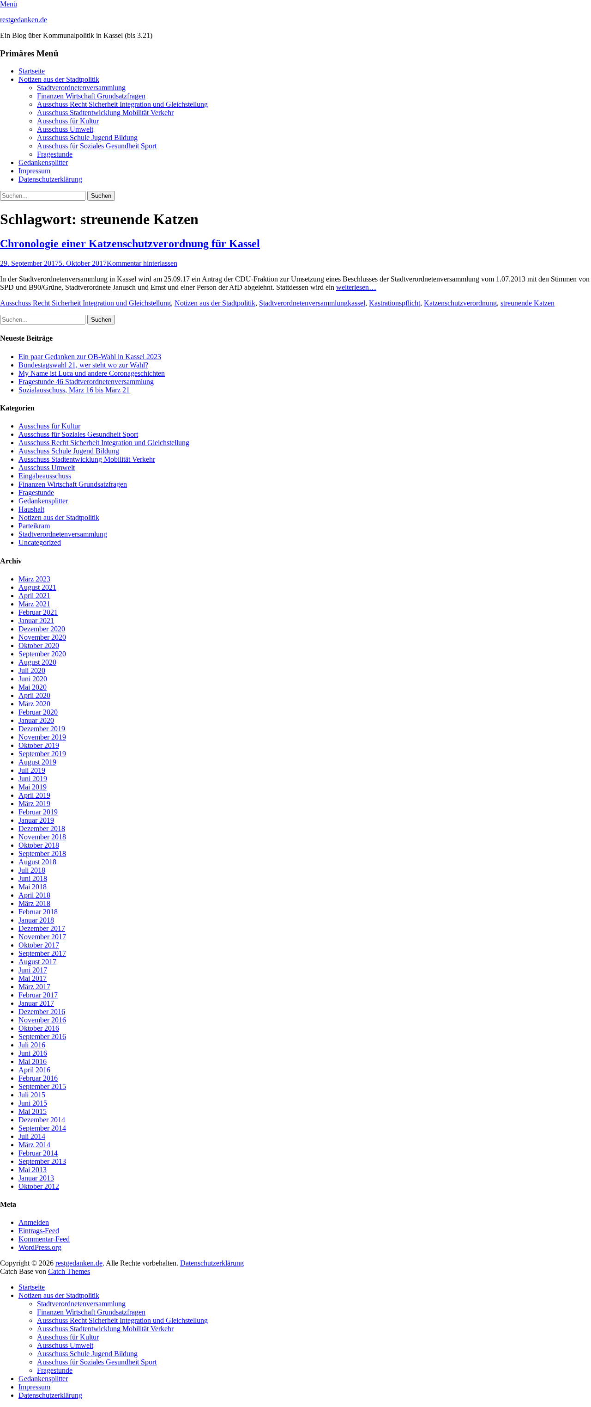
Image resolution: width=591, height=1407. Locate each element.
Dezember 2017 (41, 928)
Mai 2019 (32, 787)
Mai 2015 (32, 1111)
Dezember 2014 (41, 1120)
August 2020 (37, 662)
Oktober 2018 (38, 845)
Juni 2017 (32, 970)
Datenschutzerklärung (50, 179)
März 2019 (34, 803)
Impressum (34, 171)
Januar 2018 (36, 920)
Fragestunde (54, 154)
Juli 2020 (31, 670)
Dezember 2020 (41, 629)
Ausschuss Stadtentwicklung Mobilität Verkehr (105, 112)
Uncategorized (39, 542)
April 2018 (34, 895)
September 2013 (42, 1161)
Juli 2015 (31, 1095)
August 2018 (37, 862)
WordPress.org (39, 1247)
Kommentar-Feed (44, 1239)
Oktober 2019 (38, 745)
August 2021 (37, 587)
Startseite (31, 71)
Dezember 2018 (41, 828)
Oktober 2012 (38, 1186)
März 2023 (34, 579)
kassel (356, 303)
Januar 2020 (36, 720)
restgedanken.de (23, 20)
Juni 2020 (32, 679)
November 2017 (42, 937)
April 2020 (34, 695)
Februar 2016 (38, 1078)
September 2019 (42, 754)
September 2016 (42, 1036)
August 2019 (37, 762)
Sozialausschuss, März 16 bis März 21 (74, 390)
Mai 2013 (32, 1170)
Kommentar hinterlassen (142, 263)
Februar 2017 (38, 995)
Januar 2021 (36, 620)
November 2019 (42, 737)
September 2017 (42, 953)
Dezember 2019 (41, 729)
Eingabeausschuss (44, 476)
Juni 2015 (32, 1103)
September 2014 (42, 1128)
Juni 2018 (32, 878)
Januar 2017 (36, 1003)
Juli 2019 (31, 770)
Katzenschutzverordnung (460, 303)
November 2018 (42, 837)
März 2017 (34, 987)
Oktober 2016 (38, 1028)
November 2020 (42, 637)
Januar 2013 (36, 1178)
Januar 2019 (36, 820)
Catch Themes (69, 1271)
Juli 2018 (31, 870)
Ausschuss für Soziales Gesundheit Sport (97, 146)
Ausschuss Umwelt (65, 129)
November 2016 (42, 1020)
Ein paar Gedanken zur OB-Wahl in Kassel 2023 (89, 357)
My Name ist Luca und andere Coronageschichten (91, 373)
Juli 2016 (31, 1045)
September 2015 (42, 1086)
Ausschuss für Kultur (68, 121)
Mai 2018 (32, 887)
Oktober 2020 (38, 645)
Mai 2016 (32, 1061)
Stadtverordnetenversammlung (81, 88)
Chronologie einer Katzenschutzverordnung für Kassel (130, 244)
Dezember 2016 (41, 1011)
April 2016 (34, 1070)
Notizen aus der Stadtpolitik (58, 79)
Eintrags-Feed (38, 1231)
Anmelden (33, 1222)
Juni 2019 (32, 779)
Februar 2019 (38, 812)
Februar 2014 (38, 1153)
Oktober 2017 (38, 945)
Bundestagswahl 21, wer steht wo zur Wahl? (83, 365)
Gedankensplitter (43, 162)
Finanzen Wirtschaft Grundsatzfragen (91, 96)
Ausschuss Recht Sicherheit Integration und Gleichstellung (122, 104)
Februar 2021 (38, 612)
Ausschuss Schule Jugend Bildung (87, 137)
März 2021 (34, 604)
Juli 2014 (31, 1136)
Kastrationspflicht (394, 303)
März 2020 (34, 704)
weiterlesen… (356, 287)
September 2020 (42, 654)
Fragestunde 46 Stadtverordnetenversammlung (86, 381)
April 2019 (34, 795)
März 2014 (34, 1145)
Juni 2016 (32, 1053)
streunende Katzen (528, 303)
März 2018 (34, 903)
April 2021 (34, 596)
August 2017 (37, 962)
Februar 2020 (38, 712)
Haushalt (31, 509)
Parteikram (34, 526)
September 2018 (42, 853)
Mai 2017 (32, 978)
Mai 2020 (32, 687)
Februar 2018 (38, 912)
